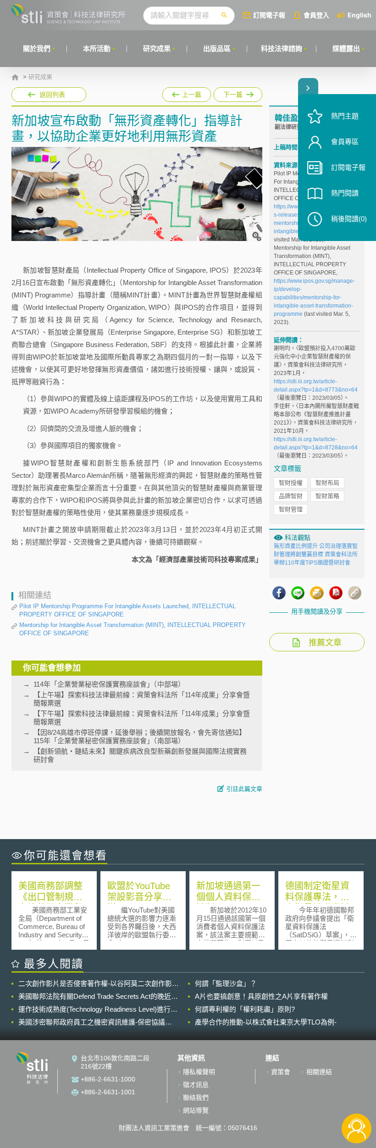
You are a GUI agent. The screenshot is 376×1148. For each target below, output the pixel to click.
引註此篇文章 (244, 788)
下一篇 (229, 92)
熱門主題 (345, 116)
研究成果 (157, 48)
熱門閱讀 (345, 193)
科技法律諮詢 (281, 48)
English (359, 15)
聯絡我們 (196, 1097)
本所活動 (97, 48)
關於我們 (36, 48)
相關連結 (319, 1071)
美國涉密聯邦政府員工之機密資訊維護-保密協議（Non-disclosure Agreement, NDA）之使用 (91, 1022)
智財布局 (327, 482)
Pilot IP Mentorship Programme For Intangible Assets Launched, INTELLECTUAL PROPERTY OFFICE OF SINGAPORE (127, 610)
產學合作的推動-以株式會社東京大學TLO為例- (266, 1022)
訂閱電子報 (269, 15)
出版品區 (217, 48)
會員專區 (345, 142)
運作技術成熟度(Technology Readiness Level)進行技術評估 (97, 1009)
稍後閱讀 (349, 219)
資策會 (280, 1071)
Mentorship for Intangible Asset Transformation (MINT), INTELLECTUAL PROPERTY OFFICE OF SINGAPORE (132, 629)
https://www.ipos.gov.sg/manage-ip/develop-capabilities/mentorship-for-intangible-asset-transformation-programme (314, 297)
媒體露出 (346, 48)
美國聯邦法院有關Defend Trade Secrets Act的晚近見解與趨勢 (98, 996)
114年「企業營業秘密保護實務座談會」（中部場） (109, 684)
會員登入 (316, 15)
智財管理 (291, 509)
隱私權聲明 (199, 1071)
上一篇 (186, 92)
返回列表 (52, 94)
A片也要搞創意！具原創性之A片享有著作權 (261, 996)
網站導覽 (196, 1110)
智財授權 (291, 482)
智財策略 (327, 496)
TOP (356, 1098)
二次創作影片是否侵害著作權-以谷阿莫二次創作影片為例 (98, 984)
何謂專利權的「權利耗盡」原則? (245, 1009)
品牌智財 (291, 496)
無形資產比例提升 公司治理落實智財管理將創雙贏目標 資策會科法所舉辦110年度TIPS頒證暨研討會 (316, 554)
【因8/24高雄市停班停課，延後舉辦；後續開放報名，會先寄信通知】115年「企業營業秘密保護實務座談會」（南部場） (139, 736)
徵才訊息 (196, 1084)
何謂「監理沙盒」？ (226, 983)
